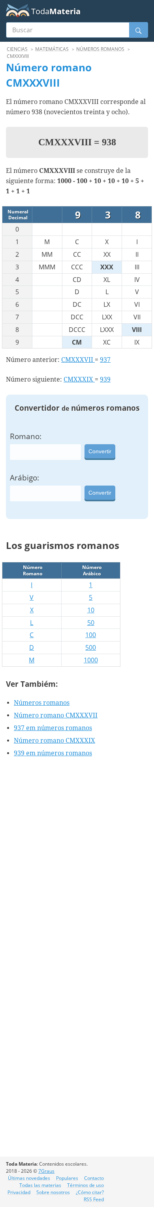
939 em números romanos (53, 753)
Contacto (94, 1178)
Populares (67, 1178)
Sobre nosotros (53, 1192)
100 (90, 634)
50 (90, 622)
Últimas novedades (29, 1178)
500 (90, 647)
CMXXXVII (78, 359)
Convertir (99, 451)
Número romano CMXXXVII (56, 715)
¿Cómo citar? (90, 1192)
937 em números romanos (53, 728)
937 (105, 359)
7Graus (46, 1171)
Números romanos (41, 702)
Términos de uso (85, 1185)
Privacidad (19, 1192)
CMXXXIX (79, 379)
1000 (91, 660)
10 (90, 610)
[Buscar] (138, 30)
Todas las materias (40, 1185)
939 (105, 379)
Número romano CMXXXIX (54, 740)
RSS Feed (94, 1199)
